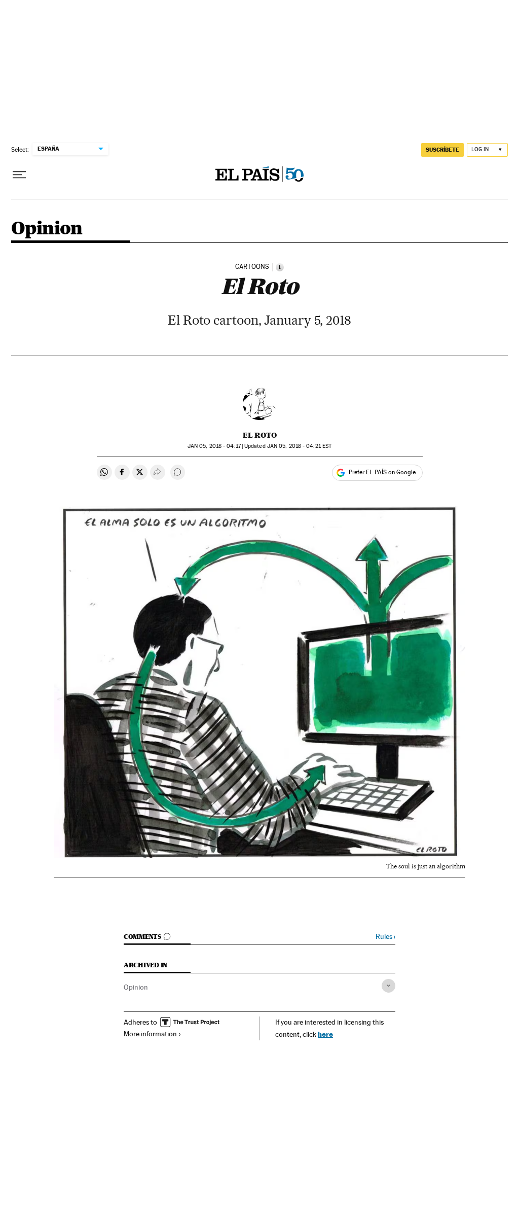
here (325, 1034)
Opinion (47, 229)
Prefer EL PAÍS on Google (382, 472)
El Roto (260, 435)
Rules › (385, 936)
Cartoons (252, 266)
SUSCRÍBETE (442, 149)
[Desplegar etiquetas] (388, 986)
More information (150, 1034)
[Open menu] (19, 175)
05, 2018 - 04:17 (214, 446)
